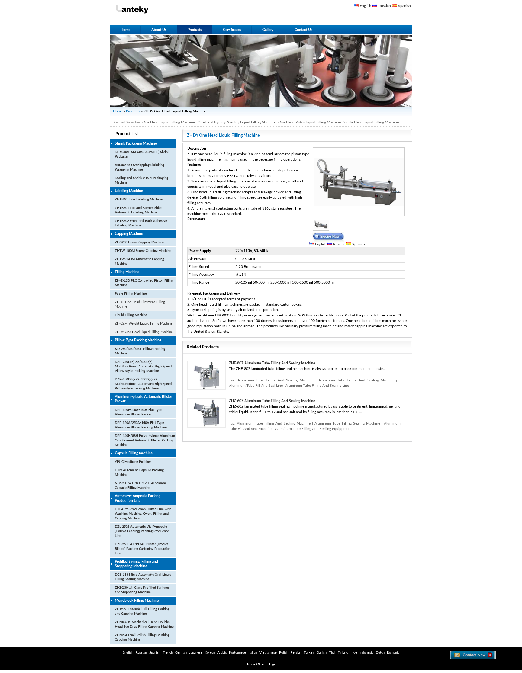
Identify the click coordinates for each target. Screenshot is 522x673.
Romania (393, 652)
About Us (158, 30)
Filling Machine (127, 272)
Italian (252, 652)
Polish (283, 652)
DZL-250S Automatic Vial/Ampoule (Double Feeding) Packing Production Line (142, 531)
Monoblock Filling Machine (137, 600)
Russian (385, 6)
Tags (272, 664)
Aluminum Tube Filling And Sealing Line (317, 385)
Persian (296, 652)
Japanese (195, 652)
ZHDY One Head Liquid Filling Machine (144, 332)
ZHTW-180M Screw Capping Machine (143, 250)
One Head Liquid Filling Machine (168, 122)
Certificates (232, 30)
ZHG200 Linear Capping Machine (139, 242)
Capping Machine (129, 234)
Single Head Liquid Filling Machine (371, 122)
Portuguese (237, 652)
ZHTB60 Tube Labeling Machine (139, 199)
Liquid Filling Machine (131, 315)
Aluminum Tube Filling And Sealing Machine (275, 380)
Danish (322, 652)
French (168, 652)
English (365, 6)
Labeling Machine (129, 191)
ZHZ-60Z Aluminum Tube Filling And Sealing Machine (272, 401)
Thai (332, 652)
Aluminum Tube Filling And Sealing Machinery (358, 380)
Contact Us (303, 30)
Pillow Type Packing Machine (138, 340)
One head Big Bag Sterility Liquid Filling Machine (237, 122)
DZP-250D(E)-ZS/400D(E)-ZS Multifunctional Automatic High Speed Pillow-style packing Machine (143, 384)
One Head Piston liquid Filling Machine (309, 122)
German (181, 652)
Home (125, 30)
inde (354, 652)
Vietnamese (268, 652)
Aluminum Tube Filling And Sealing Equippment (313, 429)
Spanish (404, 6)
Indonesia (366, 652)
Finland (343, 652)
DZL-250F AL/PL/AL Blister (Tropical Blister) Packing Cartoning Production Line (142, 549)
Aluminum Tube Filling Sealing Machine (347, 423)
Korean (210, 652)
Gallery (267, 30)
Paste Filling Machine (131, 293)
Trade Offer (255, 664)
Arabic (222, 652)
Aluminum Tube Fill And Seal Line (256, 385)
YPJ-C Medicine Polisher (133, 461)
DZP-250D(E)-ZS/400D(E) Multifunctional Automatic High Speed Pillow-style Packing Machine (143, 366)
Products (195, 30)
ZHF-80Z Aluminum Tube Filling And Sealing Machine (272, 363)
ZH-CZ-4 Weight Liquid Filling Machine (143, 323)
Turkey (309, 652)
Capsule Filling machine (134, 453)
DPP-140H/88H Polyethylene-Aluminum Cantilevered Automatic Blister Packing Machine (145, 440)
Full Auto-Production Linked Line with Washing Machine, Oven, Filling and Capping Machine (143, 514)
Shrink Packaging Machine (136, 143)
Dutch (380, 652)
